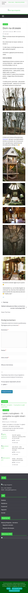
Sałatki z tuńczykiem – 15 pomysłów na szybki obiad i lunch (14, 416)
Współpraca (4, 503)
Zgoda (8, 588)
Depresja (5, 302)
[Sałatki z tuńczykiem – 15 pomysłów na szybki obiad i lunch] (14, 406)
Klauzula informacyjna (8, 528)
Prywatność (4, 506)
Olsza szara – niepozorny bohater (16, 2)
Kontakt (3, 513)
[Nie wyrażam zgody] (26, 587)
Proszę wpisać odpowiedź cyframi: (11, 382)
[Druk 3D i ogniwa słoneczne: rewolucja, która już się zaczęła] (6, 438)
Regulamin (4, 509)
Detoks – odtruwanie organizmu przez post (17, 459)
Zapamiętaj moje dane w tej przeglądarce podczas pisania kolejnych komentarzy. (12, 376)
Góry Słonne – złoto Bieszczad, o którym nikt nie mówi (18, 448)
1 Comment (17, 440)
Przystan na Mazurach (9, 31)
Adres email (5, 357)
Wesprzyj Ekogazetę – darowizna (9, 522)
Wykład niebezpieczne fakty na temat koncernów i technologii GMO (13, 307)
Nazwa (3, 350)
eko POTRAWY (5, 410)
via (3, 297)
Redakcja (3, 500)
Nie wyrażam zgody (17, 588)
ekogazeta (7, 421)
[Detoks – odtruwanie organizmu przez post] (6, 461)
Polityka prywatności (14, 590)
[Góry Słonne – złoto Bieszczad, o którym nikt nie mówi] (6, 450)
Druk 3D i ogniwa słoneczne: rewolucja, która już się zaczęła (19, 436)
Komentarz (4, 330)
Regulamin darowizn (8, 525)
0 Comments (18, 31)
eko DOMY (5, 24)
